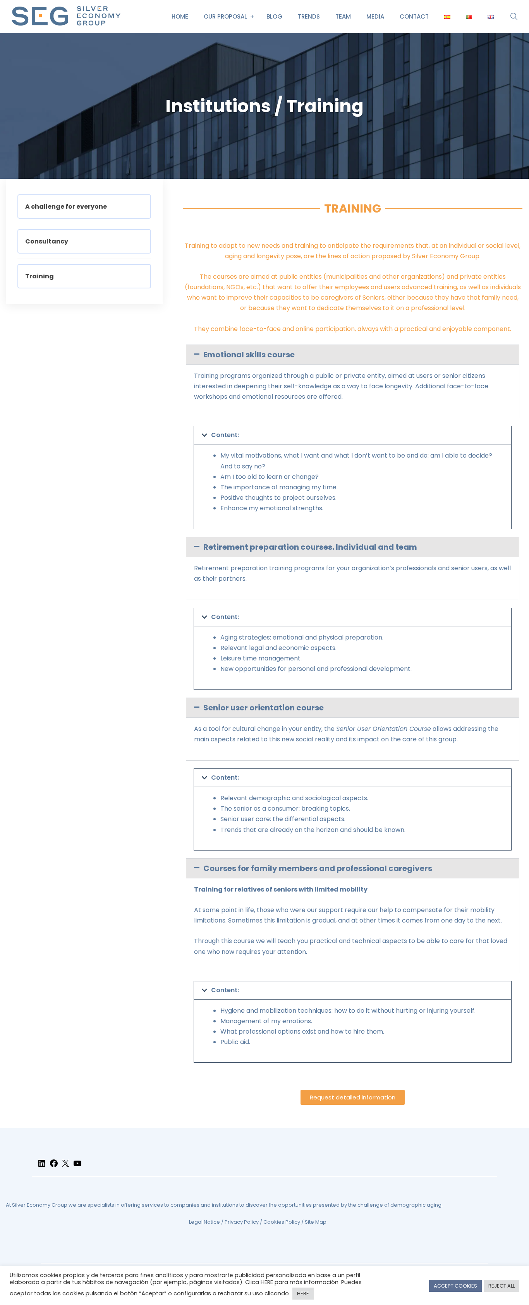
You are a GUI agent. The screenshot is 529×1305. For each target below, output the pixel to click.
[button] (352, 354)
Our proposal (225, 16)
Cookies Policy (281, 1222)
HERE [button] (303, 1293)
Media (375, 16)
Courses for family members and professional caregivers (317, 868)
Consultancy (46, 241)
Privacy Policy (242, 1222)
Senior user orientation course (263, 707)
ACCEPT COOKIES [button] (455, 1286)
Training (39, 276)
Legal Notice (204, 1222)
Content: (225, 434)
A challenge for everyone (66, 206)
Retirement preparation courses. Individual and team (310, 547)
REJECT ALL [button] (501, 1286)
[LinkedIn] (41, 1166)
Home (180, 16)
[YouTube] (77, 1166)
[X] (65, 1166)
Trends (309, 16)
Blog (274, 16)
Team (343, 16)
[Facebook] (53, 1166)
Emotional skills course (249, 354)
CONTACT (414, 16)
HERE (267, 1282)
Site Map (315, 1222)
